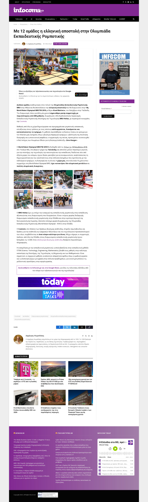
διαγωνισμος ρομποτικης (40, 316)
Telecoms (19, 19)
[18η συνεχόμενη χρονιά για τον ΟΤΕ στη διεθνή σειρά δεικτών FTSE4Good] (80, 369)
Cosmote (23, 121)
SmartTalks (85, 19)
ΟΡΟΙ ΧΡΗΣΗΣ (26, 2)
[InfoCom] (29, 10)
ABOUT (17, 2)
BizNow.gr (20, 433)
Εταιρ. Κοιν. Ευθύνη (60, 44)
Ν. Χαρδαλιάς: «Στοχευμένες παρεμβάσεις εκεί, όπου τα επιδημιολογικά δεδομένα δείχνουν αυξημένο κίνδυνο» (32, 458)
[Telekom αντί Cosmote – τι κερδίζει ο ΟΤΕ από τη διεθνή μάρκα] (26, 369)
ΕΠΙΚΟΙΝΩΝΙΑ (37, 2)
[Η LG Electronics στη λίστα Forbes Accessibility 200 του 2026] (26, 397)
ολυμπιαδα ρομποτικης (22, 319)
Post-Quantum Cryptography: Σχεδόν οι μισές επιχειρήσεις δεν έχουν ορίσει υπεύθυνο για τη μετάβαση (71, 460)
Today (75, 19)
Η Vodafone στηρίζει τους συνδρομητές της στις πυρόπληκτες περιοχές (51, 410)
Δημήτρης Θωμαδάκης (34, 44)
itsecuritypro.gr (65, 433)
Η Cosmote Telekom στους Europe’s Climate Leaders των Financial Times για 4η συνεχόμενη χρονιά (79, 411)
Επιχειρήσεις (50, 19)
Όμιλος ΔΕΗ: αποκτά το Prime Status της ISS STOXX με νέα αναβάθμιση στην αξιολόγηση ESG (52, 382)
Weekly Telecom (110, 19)
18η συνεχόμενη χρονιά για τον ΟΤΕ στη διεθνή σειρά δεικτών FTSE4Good (80, 381)
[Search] (133, 19)
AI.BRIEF (122, 19)
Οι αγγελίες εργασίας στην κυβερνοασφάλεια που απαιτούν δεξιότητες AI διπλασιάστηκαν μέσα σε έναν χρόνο (73, 447)
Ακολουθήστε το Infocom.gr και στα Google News (38, 268)
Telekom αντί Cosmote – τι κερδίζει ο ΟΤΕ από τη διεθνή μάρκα (25, 381)
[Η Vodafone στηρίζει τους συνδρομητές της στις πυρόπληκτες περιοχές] (53, 397)
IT (26, 19)
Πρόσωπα (63, 19)
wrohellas (26, 316)
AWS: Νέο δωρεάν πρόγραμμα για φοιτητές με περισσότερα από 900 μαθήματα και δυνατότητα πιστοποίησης (29, 465)
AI (31, 19)
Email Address (106, 109)
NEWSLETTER (47, 2)
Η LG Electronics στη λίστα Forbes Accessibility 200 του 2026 (24, 410)
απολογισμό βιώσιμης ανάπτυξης (50, 240)
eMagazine (96, 19)
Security (39, 19)
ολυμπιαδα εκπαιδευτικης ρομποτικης (63, 316)
